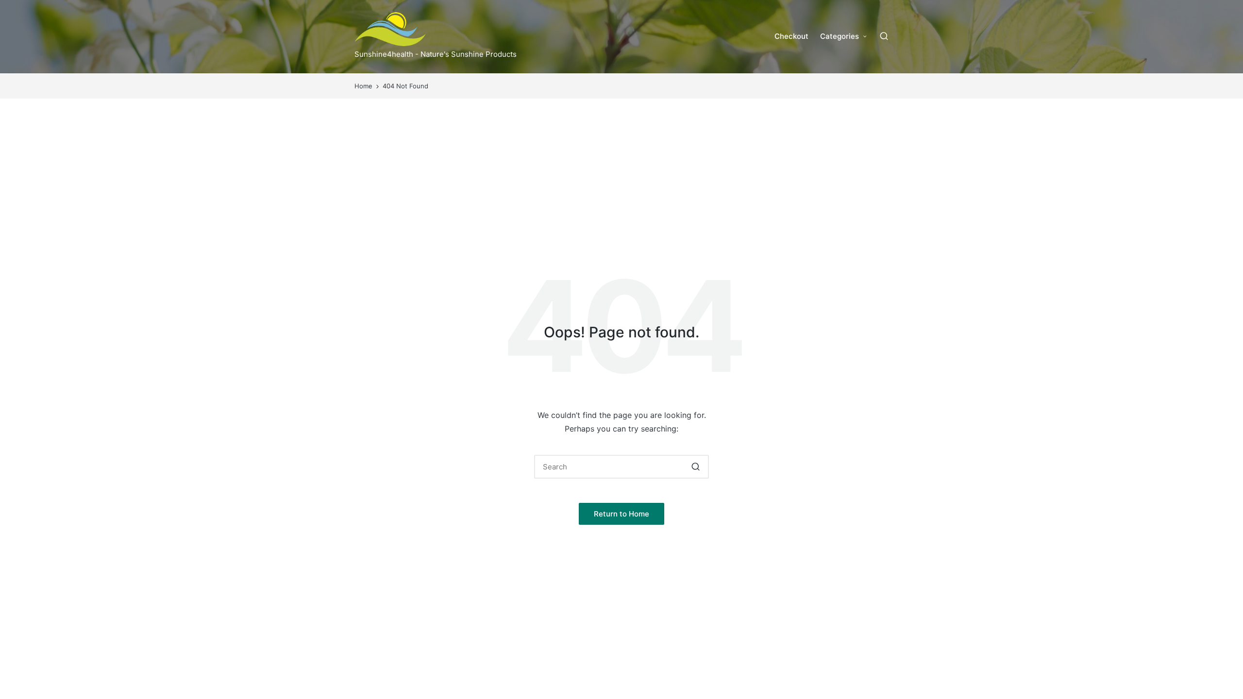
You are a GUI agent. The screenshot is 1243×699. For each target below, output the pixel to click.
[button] (695, 467)
